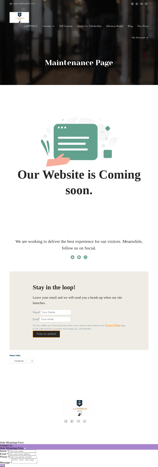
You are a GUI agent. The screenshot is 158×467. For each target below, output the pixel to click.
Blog (130, 26)
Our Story (142, 26)
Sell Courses (66, 26)
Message (6, 462)
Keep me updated (46, 334)
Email (4, 454)
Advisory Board (114, 26)
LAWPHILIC (31, 26)
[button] (79, 442)
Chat (2, 465)
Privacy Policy (113, 325)
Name (4, 451)
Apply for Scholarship (89, 26)
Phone (4, 457)
